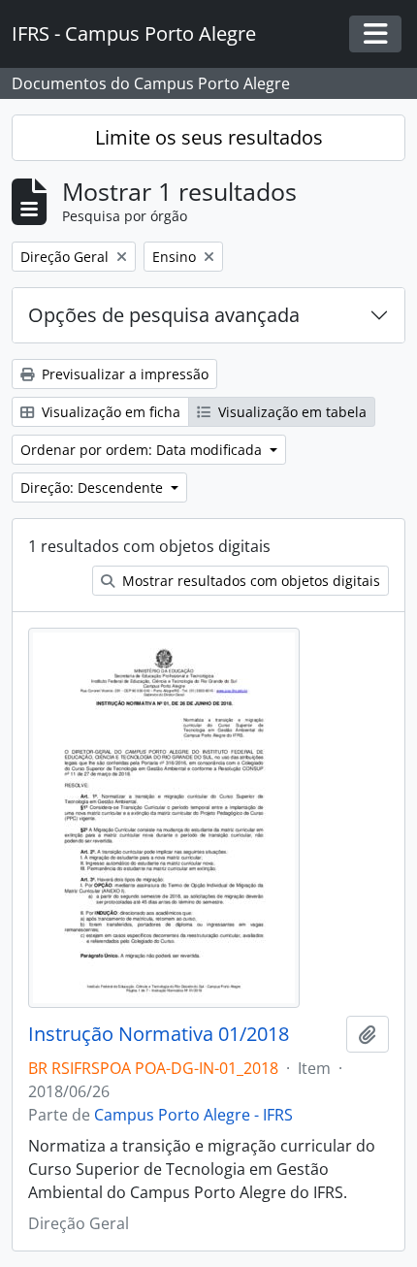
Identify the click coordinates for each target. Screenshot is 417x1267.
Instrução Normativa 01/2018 (158, 1034)
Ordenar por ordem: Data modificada (143, 449)
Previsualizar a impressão (123, 374)
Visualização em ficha (109, 412)
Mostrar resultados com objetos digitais (249, 580)
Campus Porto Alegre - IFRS (193, 1114)
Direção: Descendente (93, 487)
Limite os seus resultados (209, 137)
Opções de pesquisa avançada (164, 315)
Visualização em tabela (290, 412)
